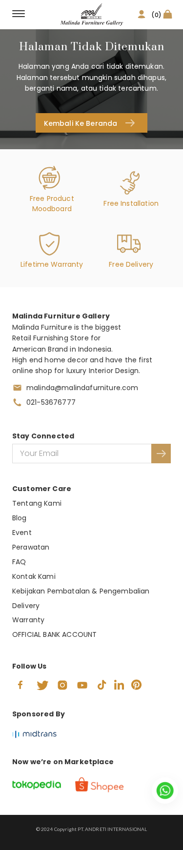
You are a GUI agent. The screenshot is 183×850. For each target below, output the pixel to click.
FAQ (19, 562)
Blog (19, 518)
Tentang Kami (36, 503)
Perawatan (30, 547)
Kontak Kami (34, 576)
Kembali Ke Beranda (81, 123)
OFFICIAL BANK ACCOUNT (54, 634)
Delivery (26, 606)
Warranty (28, 620)
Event (22, 532)
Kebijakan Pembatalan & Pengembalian (81, 591)
